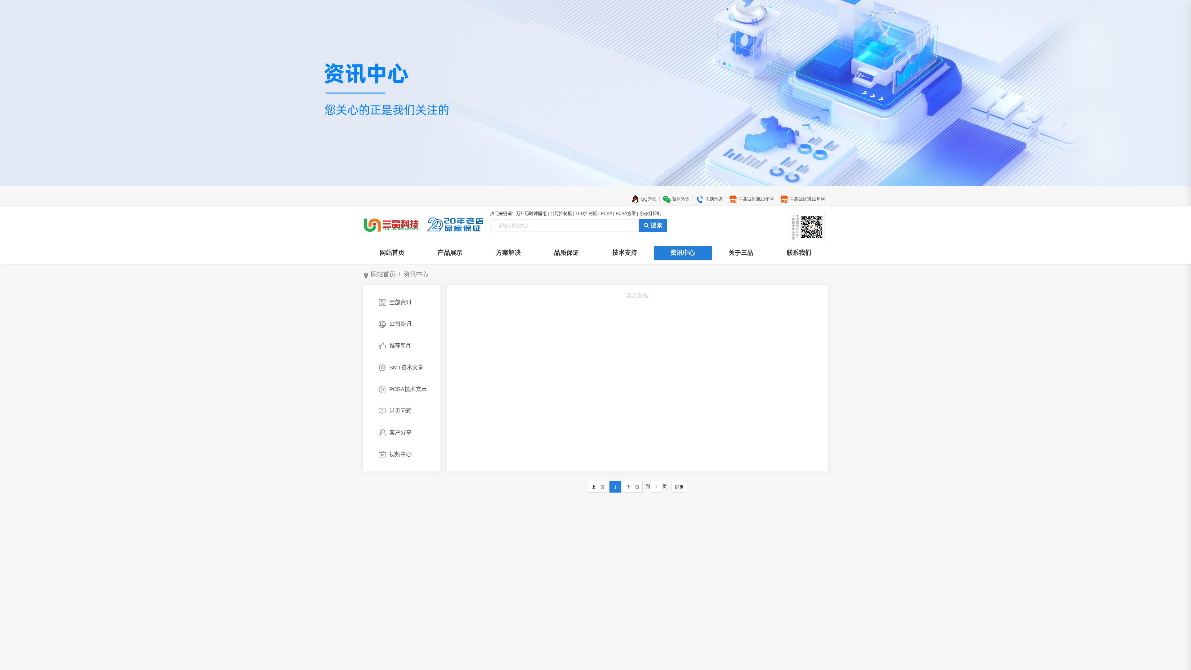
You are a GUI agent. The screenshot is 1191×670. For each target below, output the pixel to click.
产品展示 (450, 252)
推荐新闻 (400, 346)
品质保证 (566, 252)
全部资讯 (400, 302)
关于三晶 (741, 252)
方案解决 (508, 252)
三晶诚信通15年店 (807, 199)
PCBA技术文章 (408, 389)
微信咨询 (680, 199)
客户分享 (400, 433)
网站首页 (392, 252)
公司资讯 (400, 324)
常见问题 (400, 411)
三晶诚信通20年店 (756, 199)
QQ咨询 (648, 199)
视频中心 (400, 454)
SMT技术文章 (406, 367)
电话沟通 (714, 199)
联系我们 (799, 252)
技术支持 (624, 252)
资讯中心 (682, 252)
